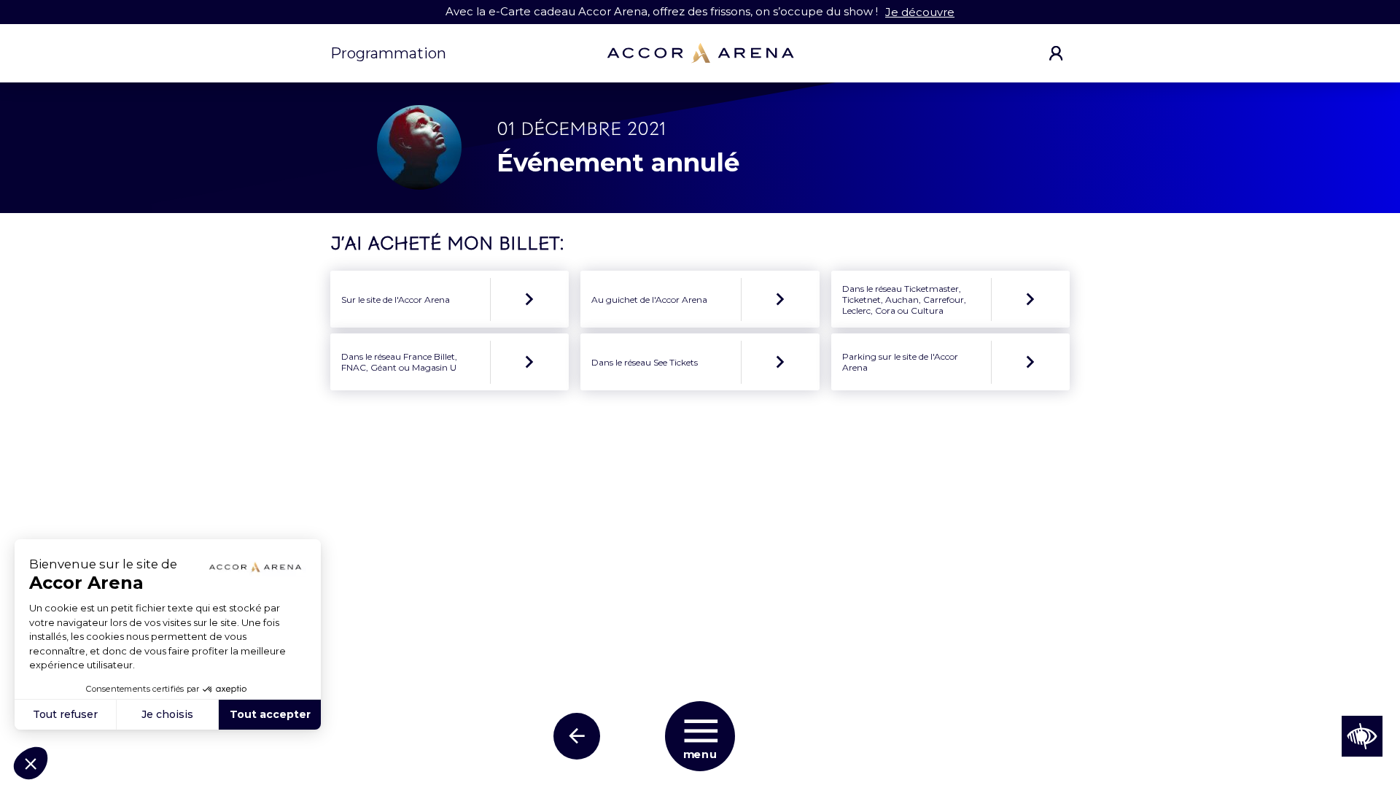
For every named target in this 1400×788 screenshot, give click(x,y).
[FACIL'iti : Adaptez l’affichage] (1362, 736)
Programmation (388, 53)
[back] (576, 736)
